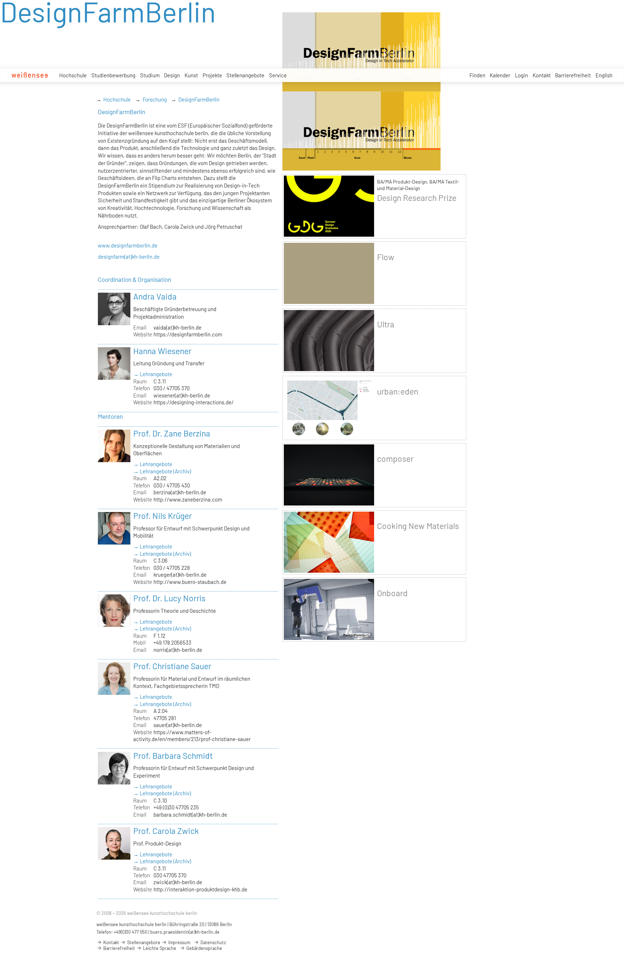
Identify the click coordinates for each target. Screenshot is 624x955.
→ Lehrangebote (152, 374)
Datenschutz (212, 942)
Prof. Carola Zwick (166, 831)
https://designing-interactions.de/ (193, 402)
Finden (477, 75)
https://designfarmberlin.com (187, 334)
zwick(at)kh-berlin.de (177, 882)
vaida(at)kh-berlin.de (177, 327)
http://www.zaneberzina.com (187, 499)
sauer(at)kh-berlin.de (177, 725)
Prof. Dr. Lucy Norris (169, 598)
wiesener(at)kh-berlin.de (181, 395)
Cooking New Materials (418, 525)
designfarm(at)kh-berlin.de (129, 256)
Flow (385, 257)
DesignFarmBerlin (199, 99)
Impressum (178, 942)
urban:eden (397, 391)
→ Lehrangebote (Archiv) (162, 471)
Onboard (392, 593)
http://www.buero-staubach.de (189, 581)
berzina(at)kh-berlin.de (179, 492)
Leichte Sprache (159, 948)
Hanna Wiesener (162, 351)
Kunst (191, 75)
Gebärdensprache (203, 948)
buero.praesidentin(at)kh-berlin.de (185, 932)
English (603, 75)
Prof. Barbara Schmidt (173, 755)
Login (521, 75)
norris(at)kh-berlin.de (177, 649)
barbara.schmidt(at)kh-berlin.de (190, 814)
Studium (150, 75)
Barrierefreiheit (573, 75)
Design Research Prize (416, 197)
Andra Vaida (155, 296)
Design (172, 75)
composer (395, 458)
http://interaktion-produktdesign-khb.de (200, 889)
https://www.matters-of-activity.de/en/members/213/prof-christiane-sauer (192, 735)
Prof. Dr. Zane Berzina (171, 433)
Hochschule (73, 75)
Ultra (385, 324)
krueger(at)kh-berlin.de (180, 574)
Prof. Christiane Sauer (172, 666)
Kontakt (542, 75)
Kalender (500, 75)
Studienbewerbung (113, 75)
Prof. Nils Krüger (162, 516)
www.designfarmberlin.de (127, 245)
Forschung (155, 99)
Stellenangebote (245, 75)
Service (278, 75)
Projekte (212, 75)
